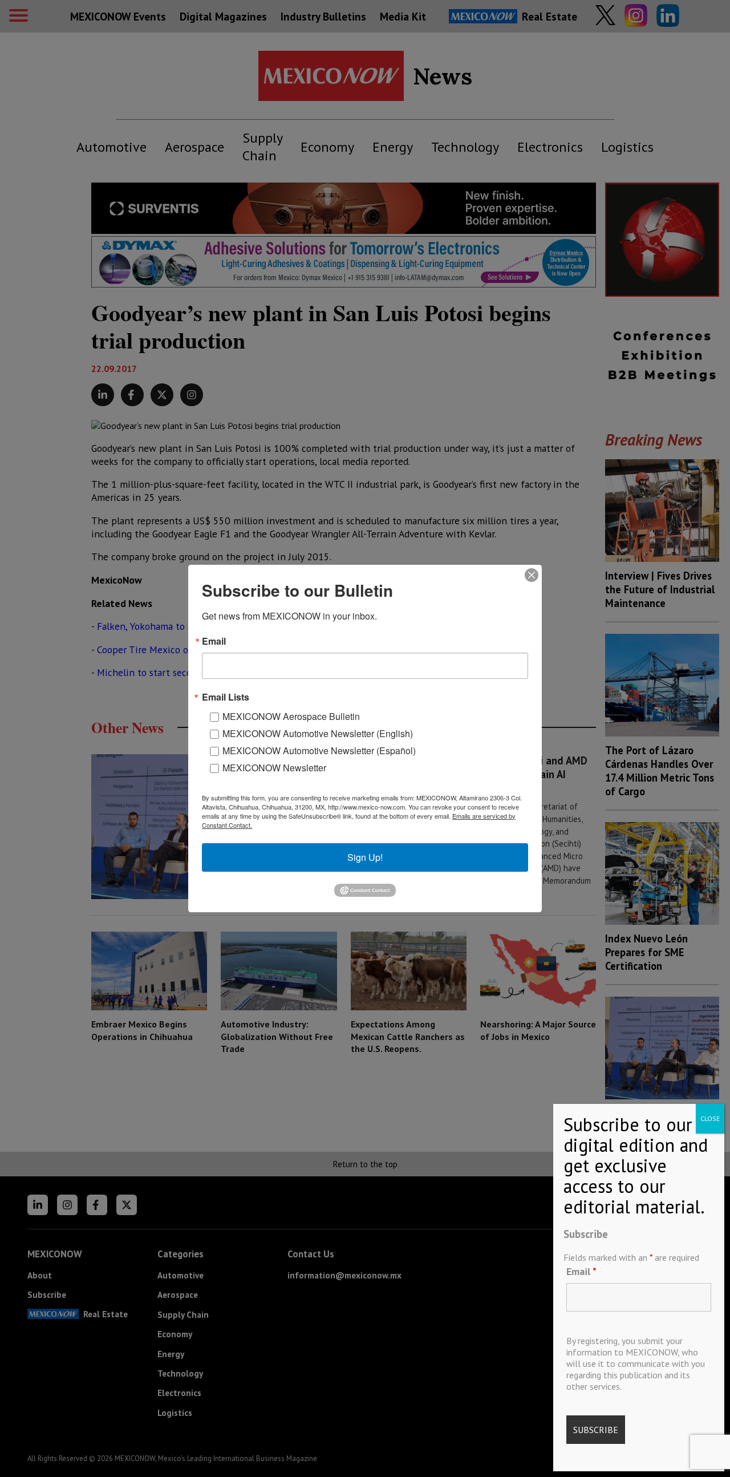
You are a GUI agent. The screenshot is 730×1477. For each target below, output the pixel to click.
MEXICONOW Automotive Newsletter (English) (317, 733)
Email (581, 1271)
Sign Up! (365, 857)
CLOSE (710, 1118)
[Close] (531, 575)
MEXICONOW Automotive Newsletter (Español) (319, 750)
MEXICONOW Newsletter (274, 767)
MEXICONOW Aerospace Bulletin (291, 716)
